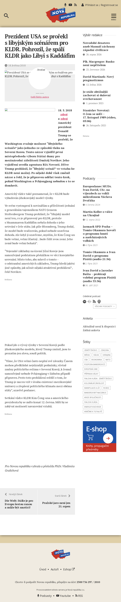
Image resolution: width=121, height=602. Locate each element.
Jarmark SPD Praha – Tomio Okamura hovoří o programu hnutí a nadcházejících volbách (99, 233)
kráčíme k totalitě (93, 411)
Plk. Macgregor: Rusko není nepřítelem (98, 63)
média (87, 355)
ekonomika (96, 359)
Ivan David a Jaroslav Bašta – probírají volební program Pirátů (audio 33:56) (99, 275)
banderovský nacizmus (95, 392)
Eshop (67, 569)
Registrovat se (109, 5)
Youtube (65, 596)
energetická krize (92, 407)
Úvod (42, 569)
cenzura (105, 350)
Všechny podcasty (105, 306)
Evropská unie (91, 369)
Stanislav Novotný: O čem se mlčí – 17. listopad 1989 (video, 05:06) (99, 115)
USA (86, 359)
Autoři (55, 569)
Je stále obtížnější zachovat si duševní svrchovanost (97, 95)
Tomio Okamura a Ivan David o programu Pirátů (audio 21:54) (99, 255)
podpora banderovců (94, 364)
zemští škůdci (90, 350)
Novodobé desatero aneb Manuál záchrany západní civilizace (99, 46)
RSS (80, 596)
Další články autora (40, 96)
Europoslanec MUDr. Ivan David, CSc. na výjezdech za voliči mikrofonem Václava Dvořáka (97, 193)
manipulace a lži (92, 388)
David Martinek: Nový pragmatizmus (98, 78)
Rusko (106, 388)
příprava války (91, 374)
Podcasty (45, 596)
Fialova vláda (90, 402)
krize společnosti (92, 397)
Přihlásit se (91, 5)
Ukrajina (106, 355)
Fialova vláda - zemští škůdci (98, 378)
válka (96, 355)
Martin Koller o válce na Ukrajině (97, 213)
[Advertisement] (40, 310)
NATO (108, 359)
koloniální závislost (94, 383)
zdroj (63, 114)
